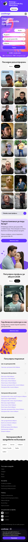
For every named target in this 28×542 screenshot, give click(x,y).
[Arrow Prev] (12, 315)
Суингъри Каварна (6, 425)
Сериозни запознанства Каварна (10, 367)
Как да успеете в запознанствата (9, 498)
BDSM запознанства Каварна (9, 427)
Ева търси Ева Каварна (7, 376)
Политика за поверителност (8, 488)
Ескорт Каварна (5, 431)
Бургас (3, 476)
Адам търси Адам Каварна (8, 398)
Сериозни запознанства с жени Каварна (12, 409)
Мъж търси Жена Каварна (8, 381)
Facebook (6, 516)
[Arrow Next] (16, 315)
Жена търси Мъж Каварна (8, 405)
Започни (14, 9)
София (2, 469)
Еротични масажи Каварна (8, 423)
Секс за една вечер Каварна (9, 420)
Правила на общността (7, 495)
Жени (8, 30)
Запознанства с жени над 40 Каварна (11, 400)
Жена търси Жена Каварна (8, 383)
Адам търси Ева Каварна (8, 378)
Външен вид (4, 503)
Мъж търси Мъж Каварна (8, 407)
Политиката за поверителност (10, 535)
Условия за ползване (6, 483)
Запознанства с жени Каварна (9, 411)
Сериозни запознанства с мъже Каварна (12, 385)
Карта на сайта (5, 505)
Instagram (6, 513)
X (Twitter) (6, 519)
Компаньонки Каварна (7, 429)
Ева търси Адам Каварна (8, 403)
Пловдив (3, 471)
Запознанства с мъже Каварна (9, 387)
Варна (2, 474)
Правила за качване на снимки (8, 486)
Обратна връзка (5, 500)
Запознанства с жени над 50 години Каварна (13, 396)
